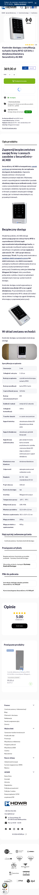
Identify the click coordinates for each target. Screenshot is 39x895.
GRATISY (28, 112)
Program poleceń (10, 744)
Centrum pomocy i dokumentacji (15, 709)
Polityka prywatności (11, 788)
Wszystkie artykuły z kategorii (16, 565)
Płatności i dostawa (11, 715)
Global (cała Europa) (11, 762)
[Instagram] (14, 829)
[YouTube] (10, 829)
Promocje (7, 738)
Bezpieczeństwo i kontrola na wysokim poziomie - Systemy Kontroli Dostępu (16, 557)
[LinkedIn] (22, 829)
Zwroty (6, 724)
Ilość (5, 74)
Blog (5, 712)
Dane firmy (8, 776)
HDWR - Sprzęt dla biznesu (8, 13)
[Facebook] (6, 829)
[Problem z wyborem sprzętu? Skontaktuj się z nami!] (26, 7)
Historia (7, 782)
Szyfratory (34, 13)
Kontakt (7, 779)
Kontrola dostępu (24, 13)
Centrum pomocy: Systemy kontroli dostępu (19, 541)
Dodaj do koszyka (21, 81)
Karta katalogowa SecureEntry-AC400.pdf (18, 590)
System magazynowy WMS (13, 765)
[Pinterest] (18, 829)
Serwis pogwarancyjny (11, 721)
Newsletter (8, 754)
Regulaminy (8, 785)
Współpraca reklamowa (12, 741)
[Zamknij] (35, 3)
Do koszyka (30, 684)
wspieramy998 (9, 797)
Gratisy (6, 751)
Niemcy (6, 768)
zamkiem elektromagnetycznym (15, 258)
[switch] (5, 892)
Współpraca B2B (10, 747)
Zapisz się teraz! (20, 4)
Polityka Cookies (10, 791)
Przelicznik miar (9, 735)
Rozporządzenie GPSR (11, 794)
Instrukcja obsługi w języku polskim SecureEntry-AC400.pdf (15, 583)
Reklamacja (8, 718)
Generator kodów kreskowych (14, 732)
